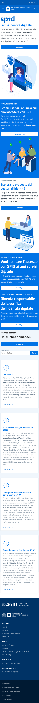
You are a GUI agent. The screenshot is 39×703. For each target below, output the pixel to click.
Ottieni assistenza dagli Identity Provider (15, 651)
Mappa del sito (6, 695)
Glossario (5, 648)
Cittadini (5, 630)
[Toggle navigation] (3, 8)
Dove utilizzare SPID (20, 134)
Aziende (5, 627)
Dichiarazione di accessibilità (11, 691)
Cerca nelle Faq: (5, 350)
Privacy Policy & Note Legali (10, 687)
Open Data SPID (7, 699)
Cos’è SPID (5, 636)
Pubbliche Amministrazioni (11, 633)
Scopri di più (19, 47)
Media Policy (6, 683)
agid (3, 2)
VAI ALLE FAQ (20, 344)
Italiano (30, 2)
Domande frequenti (8, 645)
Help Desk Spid (7, 655)
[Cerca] (35, 9)
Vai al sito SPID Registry (10, 671)
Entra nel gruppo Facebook (11, 663)
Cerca (34, 353)
